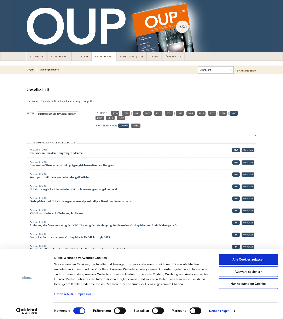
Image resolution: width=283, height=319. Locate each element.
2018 (201, 113)
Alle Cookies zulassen (248, 259)
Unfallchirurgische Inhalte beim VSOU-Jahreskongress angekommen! (73, 189)
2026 (115, 113)
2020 (179, 113)
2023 (147, 113)
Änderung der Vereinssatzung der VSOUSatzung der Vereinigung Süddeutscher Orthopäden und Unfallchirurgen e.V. (104, 225)
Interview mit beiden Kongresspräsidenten (56, 153)
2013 (110, 118)
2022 (158, 113)
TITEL (136, 125)
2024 (136, 113)
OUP (31, 26)
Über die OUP (173, 56)
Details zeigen (219, 311)
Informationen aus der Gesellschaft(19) (57, 113)
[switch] (120, 310)
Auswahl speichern (248, 271)
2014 (99, 118)
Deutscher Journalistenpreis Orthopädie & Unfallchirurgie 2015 (70, 237)
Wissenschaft (59, 56)
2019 (190, 113)
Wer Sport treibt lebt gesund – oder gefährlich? (59, 177)
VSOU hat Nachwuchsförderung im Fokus (56, 213)
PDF (236, 150)
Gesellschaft (104, 56)
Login (30, 69)
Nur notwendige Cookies (248, 283)
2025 (125, 113)
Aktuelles (81, 56)
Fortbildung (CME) (131, 56)
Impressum (85, 294)
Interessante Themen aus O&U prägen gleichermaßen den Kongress (72, 165)
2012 (121, 118)
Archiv (154, 56)
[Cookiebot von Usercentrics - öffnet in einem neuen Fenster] (27, 311)
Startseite (37, 56)
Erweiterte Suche (246, 70)
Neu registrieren (49, 69)
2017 (212, 113)
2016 (222, 113)
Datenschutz (64, 294)
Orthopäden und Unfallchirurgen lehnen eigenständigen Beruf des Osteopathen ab (81, 201)
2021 (169, 113)
